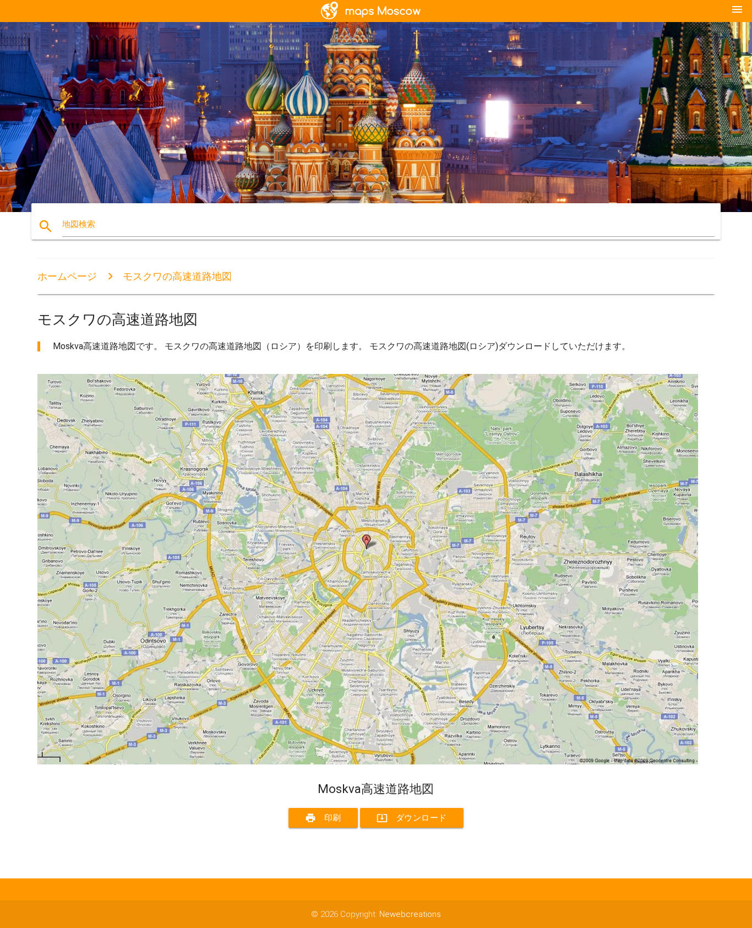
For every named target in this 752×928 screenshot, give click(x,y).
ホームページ (67, 276)
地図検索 (78, 224)
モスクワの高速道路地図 (177, 276)
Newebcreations (410, 914)
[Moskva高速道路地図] (367, 762)
